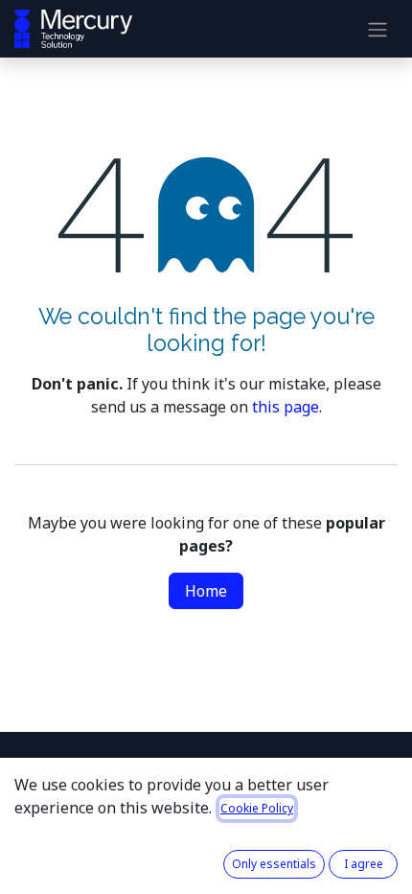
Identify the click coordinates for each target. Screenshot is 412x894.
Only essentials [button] (274, 864)
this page (285, 406)
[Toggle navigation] (377, 29)
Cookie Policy (256, 808)
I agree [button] (363, 864)
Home (206, 590)
